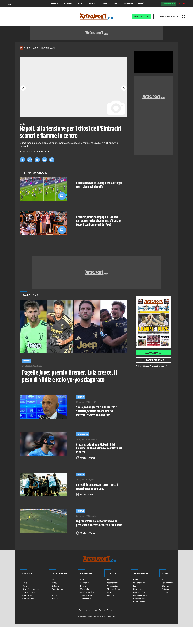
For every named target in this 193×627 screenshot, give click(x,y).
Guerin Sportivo (87, 592)
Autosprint (84, 583)
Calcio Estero (28, 595)
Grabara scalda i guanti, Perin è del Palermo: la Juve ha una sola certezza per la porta (99, 448)
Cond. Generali (139, 602)
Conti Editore (85, 598)
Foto (28, 48)
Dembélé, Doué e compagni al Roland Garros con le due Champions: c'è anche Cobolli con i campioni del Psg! (98, 221)
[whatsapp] (29, 159)
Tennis (115, 4)
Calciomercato (82, 434)
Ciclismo (55, 586)
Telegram (110, 610)
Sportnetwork (86, 595)
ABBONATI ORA (141, 17)
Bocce (54, 595)
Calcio (35, 48)
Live (183, 4)
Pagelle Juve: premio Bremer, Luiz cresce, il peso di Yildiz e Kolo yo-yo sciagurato (69, 376)
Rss (108, 579)
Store (109, 592)
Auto (82, 579)
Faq (134, 586)
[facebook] (22, 159)
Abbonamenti (112, 583)
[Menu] (10, 4)
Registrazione (167, 583)
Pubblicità (166, 579)
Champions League (48, 48)
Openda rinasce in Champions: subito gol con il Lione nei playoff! (99, 185)
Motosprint (84, 589)
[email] (44, 159)
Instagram (93, 610)
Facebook (83, 610)
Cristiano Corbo (87, 458)
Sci (53, 579)
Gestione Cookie (140, 595)
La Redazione (139, 583)
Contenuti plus (168, 3)
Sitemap (110, 595)
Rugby (54, 583)
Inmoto (83, 586)
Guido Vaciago (86, 494)
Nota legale (138, 589)
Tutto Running (57, 589)
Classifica (53, 4)
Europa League (28, 592)
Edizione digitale (113, 589)
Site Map (165, 586)
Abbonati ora (153, 353)
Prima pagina (112, 586)
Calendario (67, 4)
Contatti (136, 579)
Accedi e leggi (158, 366)
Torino (104, 4)
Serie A (81, 4)
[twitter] (37, 159)
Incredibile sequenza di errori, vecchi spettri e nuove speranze (97, 487)
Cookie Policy (139, 592)
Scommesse (128, 4)
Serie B (25, 586)
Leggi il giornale (168, 17)
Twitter (102, 610)
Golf (53, 592)
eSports (55, 598)
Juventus (92, 4)
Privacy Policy (139, 598)
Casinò (141, 4)
